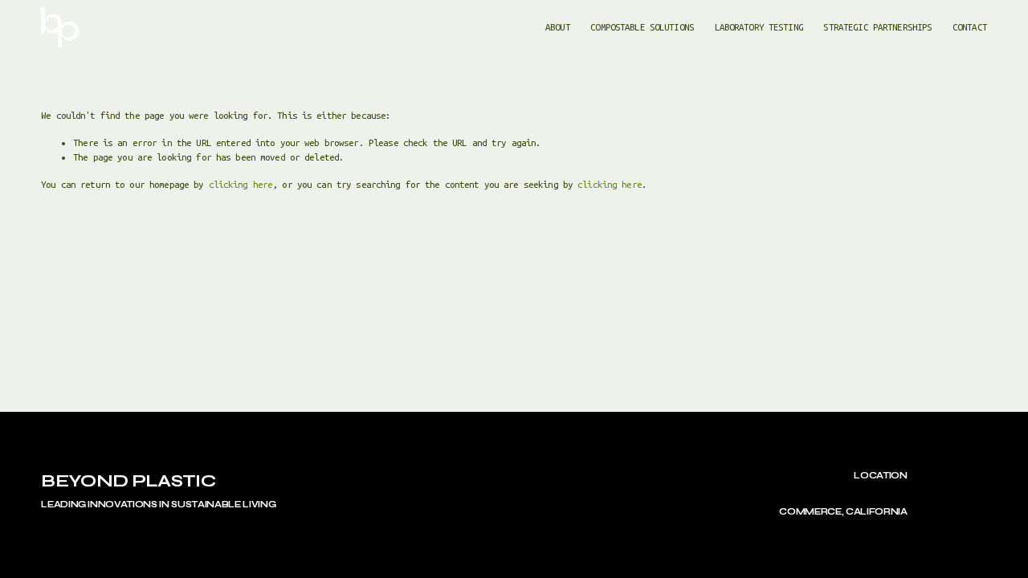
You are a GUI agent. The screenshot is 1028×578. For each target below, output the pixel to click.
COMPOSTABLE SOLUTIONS (642, 27)
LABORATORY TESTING (759, 27)
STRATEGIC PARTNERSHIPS (877, 27)
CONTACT (970, 27)
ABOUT (557, 27)
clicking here (241, 184)
